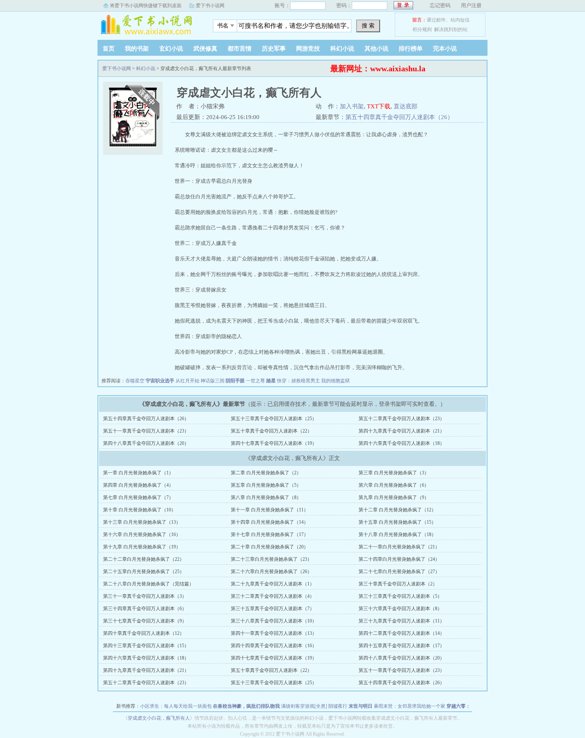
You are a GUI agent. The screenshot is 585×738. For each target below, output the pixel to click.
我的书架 (137, 48)
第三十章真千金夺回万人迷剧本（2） (398, 584)
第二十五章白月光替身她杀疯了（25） (143, 571)
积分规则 (422, 29)
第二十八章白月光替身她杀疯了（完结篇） (148, 584)
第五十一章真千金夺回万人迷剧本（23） (146, 431)
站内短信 (460, 20)
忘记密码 (440, 5)
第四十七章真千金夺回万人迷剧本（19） (274, 443)
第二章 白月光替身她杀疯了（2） (266, 473)
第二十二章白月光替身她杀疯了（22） (143, 559)
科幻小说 (342, 48)
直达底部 (405, 106)
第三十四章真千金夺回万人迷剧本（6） (145, 608)
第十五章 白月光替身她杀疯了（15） (397, 522)
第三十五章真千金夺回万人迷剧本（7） (272, 608)
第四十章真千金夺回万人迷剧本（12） (143, 633)
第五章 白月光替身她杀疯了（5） (266, 485)
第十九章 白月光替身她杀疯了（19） (142, 547)
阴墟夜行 (337, 706)
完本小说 (445, 48)
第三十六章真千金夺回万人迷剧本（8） (400, 608)
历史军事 (274, 48)
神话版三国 (212, 381)
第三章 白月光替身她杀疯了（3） (394, 473)
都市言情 (240, 48)
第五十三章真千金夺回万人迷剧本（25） (274, 418)
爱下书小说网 (210, 5)
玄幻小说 (171, 48)
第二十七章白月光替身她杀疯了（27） (399, 571)
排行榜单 (411, 48)
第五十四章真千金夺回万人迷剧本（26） (399, 117)
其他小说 (376, 48)
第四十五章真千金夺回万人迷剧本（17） (402, 645)
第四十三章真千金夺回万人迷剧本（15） (146, 645)
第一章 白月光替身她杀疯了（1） (138, 473)
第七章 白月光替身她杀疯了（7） (138, 497)
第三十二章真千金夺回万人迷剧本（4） (272, 596)
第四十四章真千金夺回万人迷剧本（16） (274, 645)
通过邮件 (436, 20)
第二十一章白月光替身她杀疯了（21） (399, 547)
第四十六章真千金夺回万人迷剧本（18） (402, 443)
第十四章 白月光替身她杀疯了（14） (269, 522)
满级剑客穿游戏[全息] (304, 706)
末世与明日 (360, 706)
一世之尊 (255, 381)
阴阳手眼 (235, 381)
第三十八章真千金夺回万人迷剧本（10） (274, 621)
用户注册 (471, 5)
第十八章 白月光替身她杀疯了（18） (397, 534)
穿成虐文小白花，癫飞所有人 (159, 718)
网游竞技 (308, 48)
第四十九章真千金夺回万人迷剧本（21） (402, 431)
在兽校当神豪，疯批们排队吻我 (246, 706)
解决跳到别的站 (451, 29)
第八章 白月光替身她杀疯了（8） (266, 497)
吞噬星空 (134, 381)
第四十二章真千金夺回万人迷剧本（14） (402, 633)
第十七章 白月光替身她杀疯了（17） (269, 534)
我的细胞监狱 (335, 381)
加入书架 (352, 106)
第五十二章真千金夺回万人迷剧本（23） (402, 418)
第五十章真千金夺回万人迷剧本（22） (271, 431)
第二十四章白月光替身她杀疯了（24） (399, 559)
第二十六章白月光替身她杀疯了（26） (271, 571)
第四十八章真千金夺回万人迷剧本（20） (146, 443)
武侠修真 (205, 48)
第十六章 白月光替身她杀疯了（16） (142, 534)
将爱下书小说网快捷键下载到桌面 (145, 5)
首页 (109, 48)
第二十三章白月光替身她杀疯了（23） (271, 559)
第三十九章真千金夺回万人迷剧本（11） (402, 621)
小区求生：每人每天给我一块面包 (176, 706)
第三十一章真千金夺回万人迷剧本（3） (145, 596)
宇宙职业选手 (160, 381)
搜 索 (368, 25)
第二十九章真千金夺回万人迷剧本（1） (272, 584)
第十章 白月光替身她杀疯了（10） (139, 510)
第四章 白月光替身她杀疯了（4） (138, 485)
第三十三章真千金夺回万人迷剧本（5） (400, 596)
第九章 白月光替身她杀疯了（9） (394, 497)
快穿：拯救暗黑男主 (298, 381)
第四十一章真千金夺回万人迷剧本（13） (274, 633)
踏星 (271, 381)
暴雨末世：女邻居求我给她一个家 (409, 706)
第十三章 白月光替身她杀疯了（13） (142, 522)
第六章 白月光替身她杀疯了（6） (394, 485)
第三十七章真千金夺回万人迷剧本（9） (145, 621)
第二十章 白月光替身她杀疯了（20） (269, 547)
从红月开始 (187, 381)
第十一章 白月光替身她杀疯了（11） (269, 510)
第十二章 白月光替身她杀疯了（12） (397, 510)
